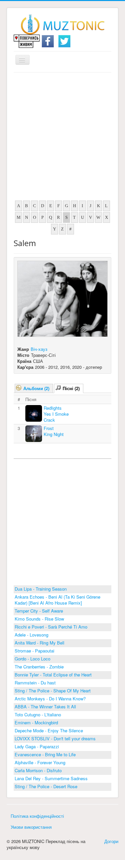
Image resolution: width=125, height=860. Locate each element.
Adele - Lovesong (31, 635)
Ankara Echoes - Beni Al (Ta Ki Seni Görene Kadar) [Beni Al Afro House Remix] (57, 600)
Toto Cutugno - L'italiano (38, 714)
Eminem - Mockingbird (36, 722)
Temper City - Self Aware (39, 611)
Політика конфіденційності (37, 816)
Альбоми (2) (36, 388)
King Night (54, 434)
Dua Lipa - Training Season (41, 589)
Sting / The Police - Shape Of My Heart (53, 690)
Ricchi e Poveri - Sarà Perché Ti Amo (51, 627)
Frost (49, 428)
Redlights (53, 408)
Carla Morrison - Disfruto (38, 770)
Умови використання (31, 827)
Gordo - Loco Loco (32, 658)
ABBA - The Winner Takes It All (45, 706)
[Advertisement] (62, 138)
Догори (111, 841)
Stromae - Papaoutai (34, 650)
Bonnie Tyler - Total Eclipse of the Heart (53, 674)
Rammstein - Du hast (35, 682)
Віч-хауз (39, 349)
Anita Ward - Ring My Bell (39, 643)
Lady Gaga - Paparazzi (37, 746)
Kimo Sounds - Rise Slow (39, 619)
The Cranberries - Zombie (39, 666)
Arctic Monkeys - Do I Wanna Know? (50, 698)
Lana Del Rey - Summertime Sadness (51, 778)
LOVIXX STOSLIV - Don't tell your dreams (55, 738)
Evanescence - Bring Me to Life (45, 754)
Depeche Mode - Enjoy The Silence (49, 730)
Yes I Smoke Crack (56, 417)
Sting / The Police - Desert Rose (46, 786)
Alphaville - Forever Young (40, 762)
